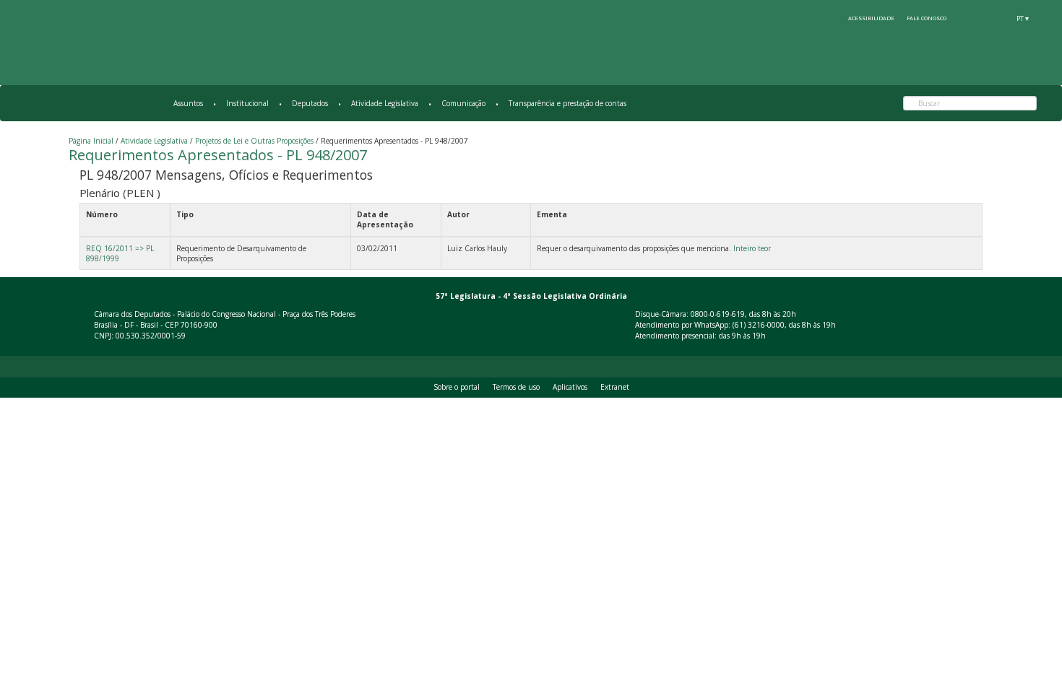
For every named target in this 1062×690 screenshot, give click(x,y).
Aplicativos (570, 387)
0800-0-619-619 (718, 314)
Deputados (310, 103)
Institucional (247, 103)
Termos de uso (516, 387)
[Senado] (996, 18)
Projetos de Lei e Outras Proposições (254, 141)
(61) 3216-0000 (759, 325)
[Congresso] (969, 18)
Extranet (614, 387)
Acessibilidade (871, 18)
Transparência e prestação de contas (567, 103)
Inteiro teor (752, 248)
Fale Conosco (926, 18)
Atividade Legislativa (384, 103)
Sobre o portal (456, 387)
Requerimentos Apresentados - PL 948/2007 (218, 155)
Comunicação (463, 103)
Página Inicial (91, 141)
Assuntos (188, 103)
